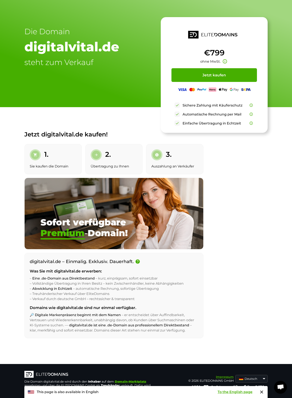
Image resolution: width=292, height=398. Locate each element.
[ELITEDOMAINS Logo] (88, 375)
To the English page (235, 392)
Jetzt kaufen (214, 75)
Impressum (225, 377)
